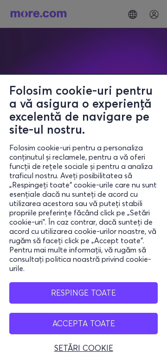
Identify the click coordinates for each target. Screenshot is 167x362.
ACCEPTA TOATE (83, 323)
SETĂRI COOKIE (83, 348)
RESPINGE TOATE (83, 292)
